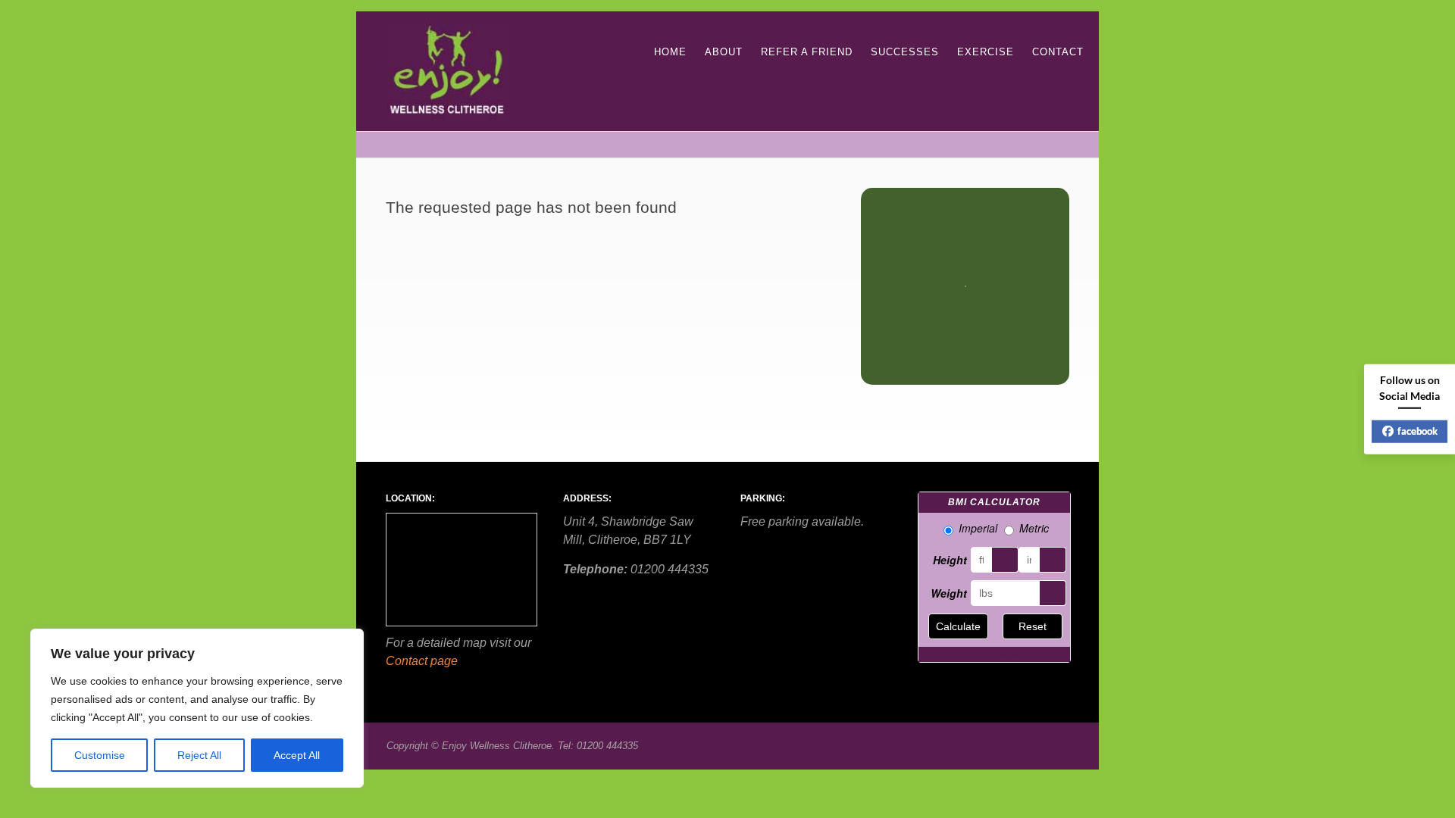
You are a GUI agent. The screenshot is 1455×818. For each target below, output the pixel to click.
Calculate (958, 626)
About (724, 52)
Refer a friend (807, 52)
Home (670, 52)
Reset (1032, 626)
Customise (99, 755)
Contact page (422, 660)
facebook (1417, 431)
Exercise (985, 52)
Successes (905, 52)
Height (950, 559)
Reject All (199, 755)
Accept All (297, 755)
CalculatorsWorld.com (1030, 654)
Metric (1034, 527)
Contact (1058, 52)
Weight (949, 593)
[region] (197, 708)
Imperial (978, 527)
